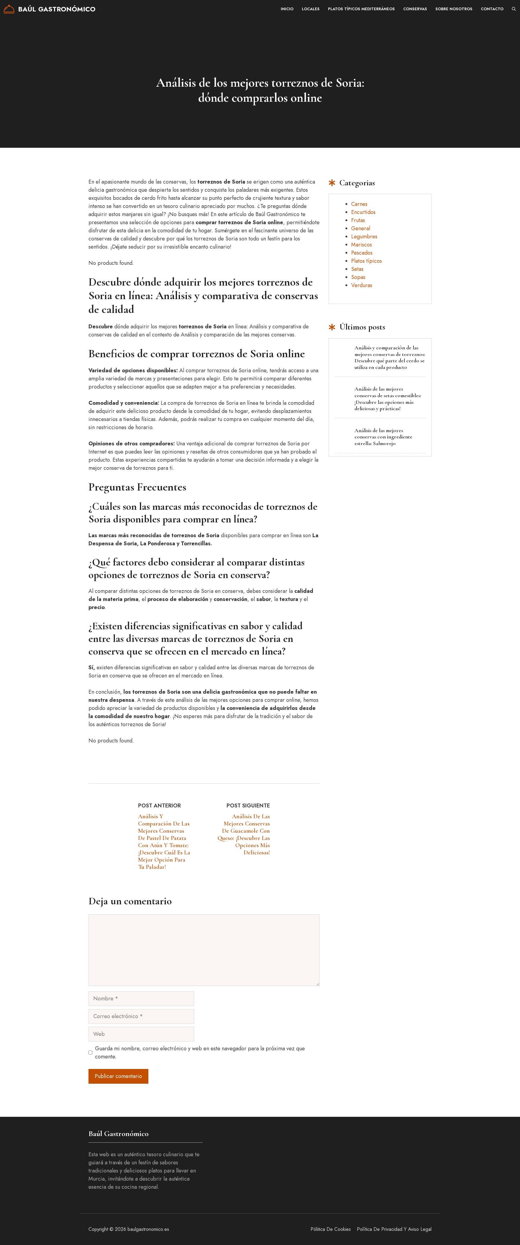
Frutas (358, 220)
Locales (311, 9)
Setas (357, 269)
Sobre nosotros (453, 9)
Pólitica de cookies (331, 1229)
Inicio (287, 9)
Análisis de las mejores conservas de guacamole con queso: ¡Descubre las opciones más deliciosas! (244, 834)
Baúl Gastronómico (56, 9)
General (360, 228)
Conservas (415, 9)
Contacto (492, 9)
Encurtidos (363, 212)
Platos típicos (366, 261)
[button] (514, 9)
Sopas (358, 277)
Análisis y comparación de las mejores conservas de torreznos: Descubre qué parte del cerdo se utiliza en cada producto (389, 357)
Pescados (362, 253)
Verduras (361, 285)
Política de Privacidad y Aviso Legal (394, 1229)
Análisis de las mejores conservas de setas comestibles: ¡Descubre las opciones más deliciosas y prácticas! (387, 399)
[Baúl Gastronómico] (9, 9)
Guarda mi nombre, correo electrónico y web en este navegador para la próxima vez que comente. (200, 1053)
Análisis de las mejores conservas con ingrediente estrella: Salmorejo (383, 437)
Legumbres (364, 236)
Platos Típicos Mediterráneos (361, 9)
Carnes (359, 204)
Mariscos (361, 245)
